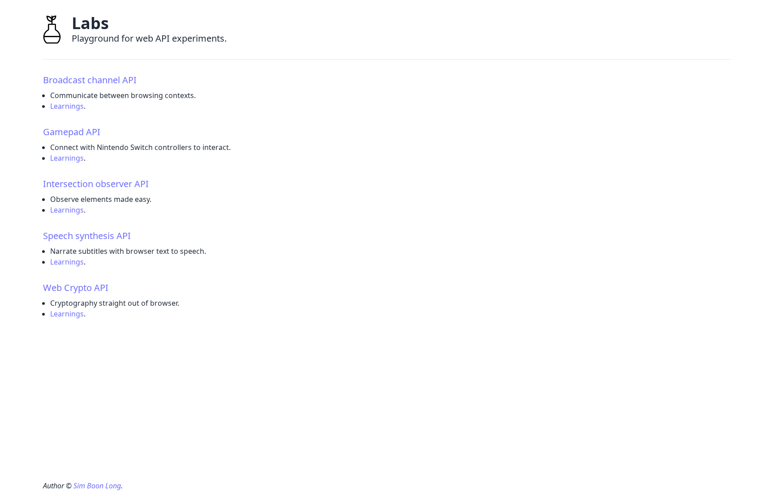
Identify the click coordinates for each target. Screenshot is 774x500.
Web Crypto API (75, 288)
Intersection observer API (96, 184)
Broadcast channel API (90, 80)
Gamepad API (71, 132)
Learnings (67, 106)
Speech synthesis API (87, 236)
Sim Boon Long (97, 486)
